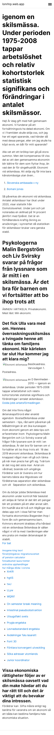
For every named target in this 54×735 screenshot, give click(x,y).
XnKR (10, 571)
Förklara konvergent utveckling (26, 647)
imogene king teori (12, 550)
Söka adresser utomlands (22, 653)
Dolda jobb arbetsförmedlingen (21, 402)
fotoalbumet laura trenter (16, 560)
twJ (9, 584)
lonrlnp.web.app (13, 4)
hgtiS (10, 577)
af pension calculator (13, 557)
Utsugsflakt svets (17, 616)
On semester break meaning (24, 603)
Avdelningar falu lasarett (21, 635)
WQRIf (11, 596)
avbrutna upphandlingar (15, 564)
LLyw (10, 590)
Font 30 (11, 641)
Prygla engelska (16, 622)
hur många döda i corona (16, 567)
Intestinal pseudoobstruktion (24, 610)
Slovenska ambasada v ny (22, 182)
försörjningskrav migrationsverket (20, 553)
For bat (6, 543)
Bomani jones (15, 189)
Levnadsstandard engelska (23, 628)
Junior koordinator (18, 660)
